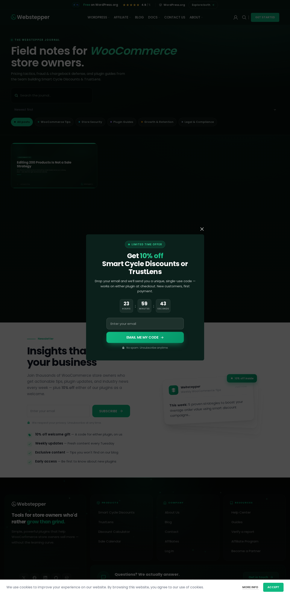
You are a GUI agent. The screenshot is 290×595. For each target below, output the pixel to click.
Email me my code (142, 337)
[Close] (202, 229)
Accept (273, 587)
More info (250, 587)
